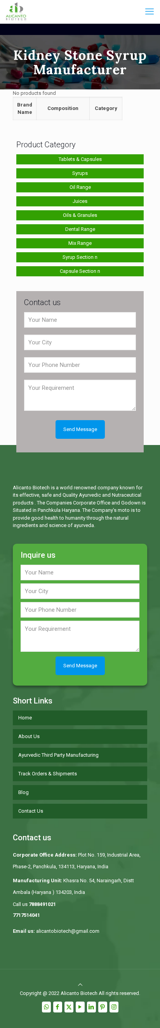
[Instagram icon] (114, 1007)
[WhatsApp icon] (46, 1007)
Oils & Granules (80, 215)
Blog (23, 792)
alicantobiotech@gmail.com (67, 931)
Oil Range (80, 187)
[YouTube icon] (80, 1007)
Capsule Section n (80, 271)
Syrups (80, 173)
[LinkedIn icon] (91, 1007)
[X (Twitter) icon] (68, 1007)
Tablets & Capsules (80, 159)
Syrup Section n (80, 257)
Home (25, 718)
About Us (29, 736)
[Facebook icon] (57, 1007)
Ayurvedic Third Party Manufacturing (58, 755)
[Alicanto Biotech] (16, 11)
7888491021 (42, 904)
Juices (80, 201)
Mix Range (80, 243)
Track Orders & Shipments (47, 774)
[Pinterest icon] (102, 1007)
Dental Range (80, 229)
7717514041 (26, 915)
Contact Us (30, 811)
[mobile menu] (149, 11)
